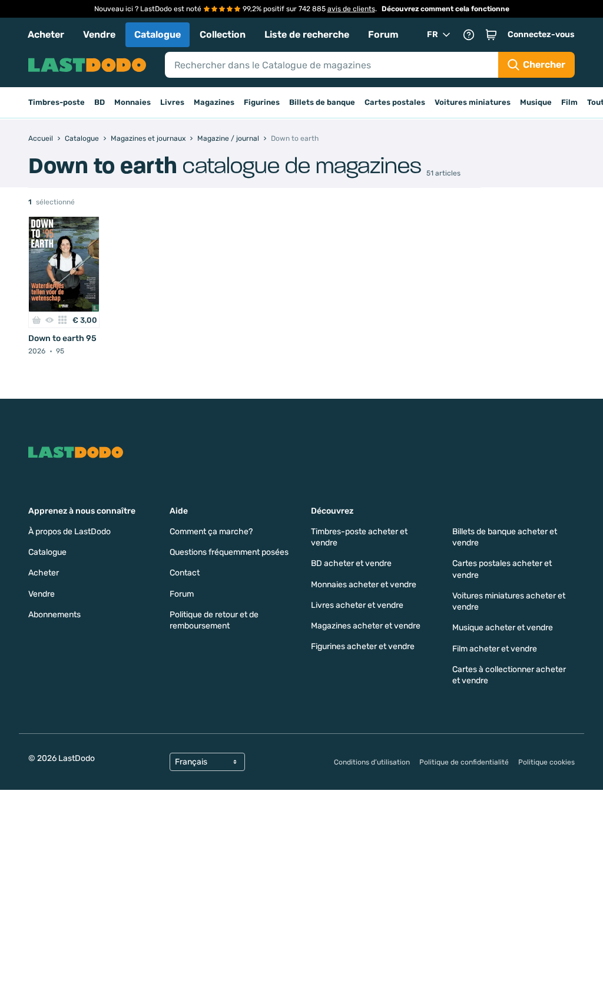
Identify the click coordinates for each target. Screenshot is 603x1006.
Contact (185, 573)
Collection (223, 34)
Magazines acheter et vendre (365, 626)
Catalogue (157, 34)
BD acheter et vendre (351, 563)
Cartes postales (395, 102)
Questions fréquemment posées (229, 552)
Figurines (262, 102)
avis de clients (351, 9)
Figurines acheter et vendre (363, 646)
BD (99, 102)
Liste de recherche (306, 34)
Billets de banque (322, 102)
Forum (383, 34)
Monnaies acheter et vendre (363, 585)
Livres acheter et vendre (357, 605)
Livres (172, 102)
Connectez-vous (541, 34)
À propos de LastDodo (69, 532)
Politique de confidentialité (464, 762)
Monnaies (132, 102)
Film (569, 102)
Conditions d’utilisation (372, 762)
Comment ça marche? (211, 532)
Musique (536, 102)
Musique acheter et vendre (502, 628)
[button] (491, 34)
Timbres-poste (56, 102)
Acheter (46, 34)
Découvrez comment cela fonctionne (445, 9)
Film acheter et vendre (494, 649)
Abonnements (54, 615)
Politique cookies (546, 762)
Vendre (99, 34)
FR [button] (432, 34)
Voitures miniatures (473, 102)
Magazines (214, 102)
